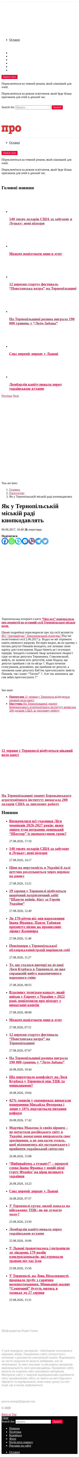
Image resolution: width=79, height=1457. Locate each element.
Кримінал (15, 59)
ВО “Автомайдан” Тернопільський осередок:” (32, 635)
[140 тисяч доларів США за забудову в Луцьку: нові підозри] (43, 203)
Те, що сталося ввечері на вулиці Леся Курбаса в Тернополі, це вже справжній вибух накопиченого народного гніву (37, 971)
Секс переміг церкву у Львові (33, 354)
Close (5, 1417)
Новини (14, 52)
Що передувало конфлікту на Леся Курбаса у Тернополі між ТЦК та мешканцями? (38, 1081)
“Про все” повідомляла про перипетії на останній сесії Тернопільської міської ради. (38, 622)
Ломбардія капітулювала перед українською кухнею (35, 386)
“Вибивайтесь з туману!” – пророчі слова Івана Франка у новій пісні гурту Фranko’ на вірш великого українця (38, 1169)
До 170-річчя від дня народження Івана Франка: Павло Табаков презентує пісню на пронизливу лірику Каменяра (36, 924)
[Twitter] (45, 541)
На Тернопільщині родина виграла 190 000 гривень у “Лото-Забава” (42, 321)
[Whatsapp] (11, 541)
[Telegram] (38, 541)
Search (57, 107)
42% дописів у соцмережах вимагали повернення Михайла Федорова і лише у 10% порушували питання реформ (40, 1106)
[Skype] (18, 541)
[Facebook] (5, 541)
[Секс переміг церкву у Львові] (43, 338)
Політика (15, 56)
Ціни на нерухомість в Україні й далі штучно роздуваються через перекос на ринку (39, 872)
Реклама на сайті (20, 70)
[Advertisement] (39, 439)
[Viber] (31, 541)
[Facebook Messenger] (25, 541)
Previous (7, 395)
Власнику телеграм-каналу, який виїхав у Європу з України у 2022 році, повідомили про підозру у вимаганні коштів (37, 998)
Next (16, 395)
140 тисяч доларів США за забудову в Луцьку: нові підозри (40, 221)
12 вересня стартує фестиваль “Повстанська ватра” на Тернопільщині (42, 286)
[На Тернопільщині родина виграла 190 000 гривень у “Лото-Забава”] (43, 303)
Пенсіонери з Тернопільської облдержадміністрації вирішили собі (39, 948)
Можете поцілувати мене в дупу (35, 254)
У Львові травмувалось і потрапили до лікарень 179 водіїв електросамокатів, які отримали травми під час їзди (39, 1254)
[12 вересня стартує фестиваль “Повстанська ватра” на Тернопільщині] (43, 269)
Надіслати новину (21, 66)
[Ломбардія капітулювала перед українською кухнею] (43, 369)
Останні (14, 39)
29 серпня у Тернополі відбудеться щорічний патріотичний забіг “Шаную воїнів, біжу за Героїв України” (37, 897)
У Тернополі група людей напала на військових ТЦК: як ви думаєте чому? (39, 1210)
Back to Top (9, 1414)
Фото (12, 63)
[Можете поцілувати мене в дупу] (43, 238)
